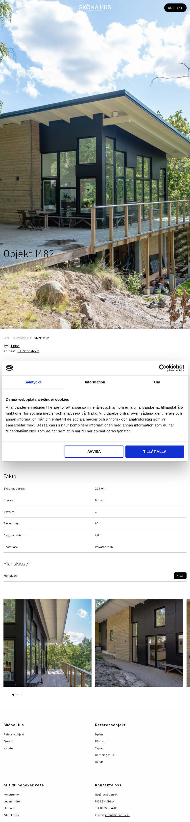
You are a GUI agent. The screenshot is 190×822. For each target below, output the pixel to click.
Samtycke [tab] (33, 382)
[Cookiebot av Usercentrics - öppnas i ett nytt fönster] (162, 368)
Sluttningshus (104, 754)
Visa (180, 575)
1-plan (15, 346)
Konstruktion (12, 794)
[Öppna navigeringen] (7, 7)
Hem (6, 337)
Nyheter (8, 748)
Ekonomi (9, 808)
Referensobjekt (21, 337)
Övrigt (99, 761)
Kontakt (175, 7)
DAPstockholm (28, 351)
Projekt (8, 741)
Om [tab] (157, 382)
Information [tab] (95, 382)
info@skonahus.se (117, 815)
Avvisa (94, 451)
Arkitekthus (11, 815)
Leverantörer (12, 801)
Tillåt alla (154, 451)
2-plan (99, 748)
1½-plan (100, 741)
